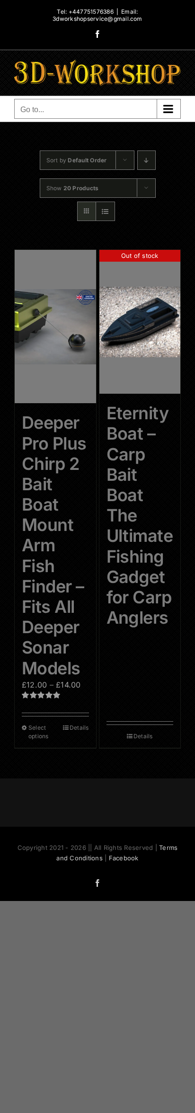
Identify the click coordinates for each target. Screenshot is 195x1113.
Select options (38, 732)
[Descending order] (146, 160)
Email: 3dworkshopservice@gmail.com (97, 15)
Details (79, 727)
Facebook (124, 858)
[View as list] (105, 211)
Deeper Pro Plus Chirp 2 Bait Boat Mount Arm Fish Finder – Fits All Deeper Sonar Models (54, 545)
